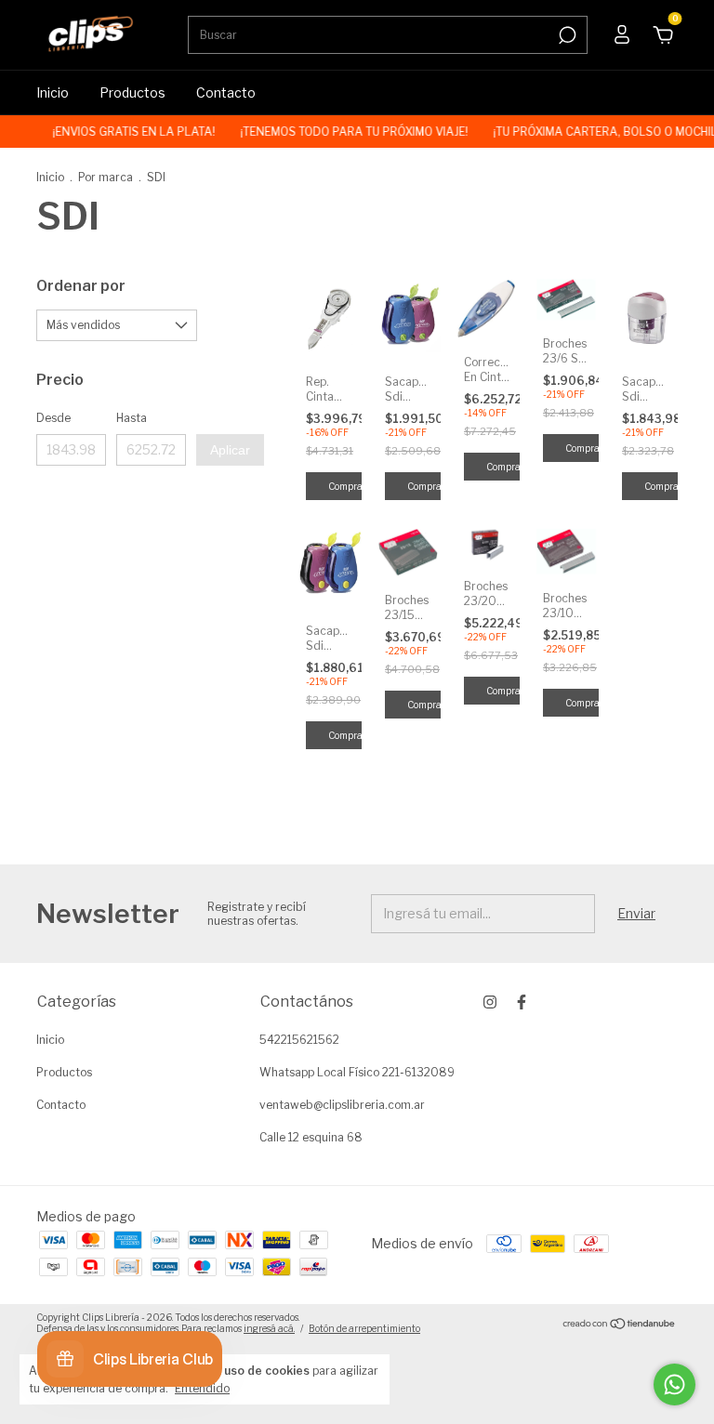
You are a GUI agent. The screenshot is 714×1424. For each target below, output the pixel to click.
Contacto (226, 92)
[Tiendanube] (620, 1325)
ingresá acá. (269, 1328)
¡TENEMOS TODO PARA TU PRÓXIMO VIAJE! (346, 131)
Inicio (52, 92)
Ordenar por (81, 286)
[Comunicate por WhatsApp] (674, 1384)
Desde (53, 418)
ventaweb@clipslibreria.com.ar (342, 1105)
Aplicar (230, 449)
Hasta (131, 418)
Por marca (105, 177)
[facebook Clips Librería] (521, 1002)
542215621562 (299, 1040)
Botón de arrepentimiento (364, 1328)
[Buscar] (566, 35)
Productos (132, 92)
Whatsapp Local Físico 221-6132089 (357, 1072)
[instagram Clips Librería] (490, 1002)
